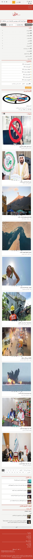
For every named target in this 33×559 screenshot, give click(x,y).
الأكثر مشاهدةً (28, 508)
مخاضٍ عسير (10, 24)
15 (4, 472)
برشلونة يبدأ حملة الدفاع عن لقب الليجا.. (19, 490)
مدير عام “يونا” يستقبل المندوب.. (25, 463)
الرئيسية (27, 83)
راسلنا (29, 58)
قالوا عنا (28, 51)
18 (12, 472)
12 (8, 470)
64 (17, 472)
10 (13, 470)
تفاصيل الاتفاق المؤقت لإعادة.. (25, 252)
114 (20, 472)
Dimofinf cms (7, 550)
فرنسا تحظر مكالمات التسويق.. (25, 146)
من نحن (29, 534)
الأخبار (23, 83)
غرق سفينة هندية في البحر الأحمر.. (24, 393)
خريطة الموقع (27, 53)
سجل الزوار (27, 56)
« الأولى (20, 470)
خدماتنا (29, 538)
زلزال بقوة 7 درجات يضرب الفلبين (24, 322)
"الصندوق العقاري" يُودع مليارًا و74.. (20, 480)
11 (10, 470)
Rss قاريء (28, 87)
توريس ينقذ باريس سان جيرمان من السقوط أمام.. (17, 485)
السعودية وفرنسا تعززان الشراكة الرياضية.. (19, 495)
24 (14, 472)
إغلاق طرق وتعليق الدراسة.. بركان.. (24, 217)
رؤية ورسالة (28, 536)
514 (23, 472)
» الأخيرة (29, 472)
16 (7, 472)
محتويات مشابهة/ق (28, 511)
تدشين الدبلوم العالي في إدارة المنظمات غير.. (18, 500)
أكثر (30, 513)
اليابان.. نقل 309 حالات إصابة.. (25, 287)
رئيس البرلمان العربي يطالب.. (25, 181)
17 (9, 472)
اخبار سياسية (28, 105)
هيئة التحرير (28, 537)
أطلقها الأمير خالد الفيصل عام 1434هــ (19, 515)
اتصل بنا (29, 542)
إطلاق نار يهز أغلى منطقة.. (26, 358)
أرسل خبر (29, 546)
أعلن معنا (29, 545)
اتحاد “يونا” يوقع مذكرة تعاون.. (25, 428)
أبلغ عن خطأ (28, 544)
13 (5, 470)
